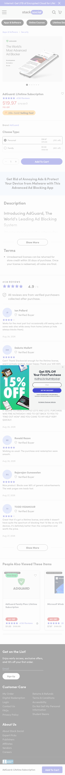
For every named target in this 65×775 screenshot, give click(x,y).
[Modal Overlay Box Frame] (32, 387)
